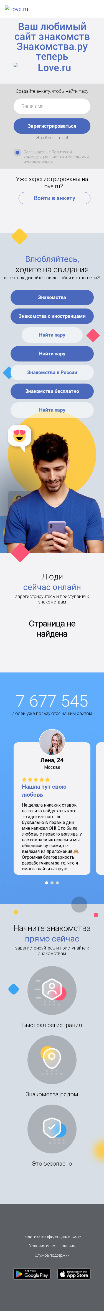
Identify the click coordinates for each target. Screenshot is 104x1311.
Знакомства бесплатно (52, 391)
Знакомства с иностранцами (52, 316)
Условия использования (52, 1245)
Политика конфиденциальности (52, 1236)
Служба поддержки (52, 1255)
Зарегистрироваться (52, 126)
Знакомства (52, 297)
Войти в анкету (54, 198)
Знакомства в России (52, 372)
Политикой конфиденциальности (48, 154)
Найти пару (52, 335)
